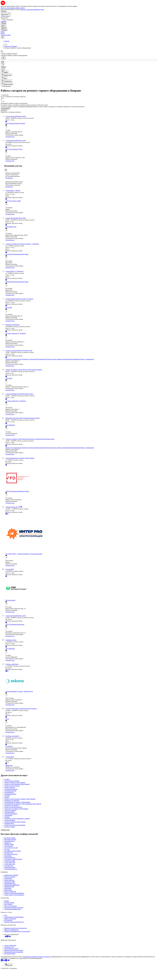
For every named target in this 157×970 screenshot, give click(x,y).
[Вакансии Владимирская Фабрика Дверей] (80, 478)
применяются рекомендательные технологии (37, 956)
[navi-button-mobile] (2, 37)
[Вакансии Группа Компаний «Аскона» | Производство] (80, 681)
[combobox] (9, 54)
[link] (4, 27)
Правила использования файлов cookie (32, 9)
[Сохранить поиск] (2, 62)
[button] (3, 31)
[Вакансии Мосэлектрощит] (80, 588)
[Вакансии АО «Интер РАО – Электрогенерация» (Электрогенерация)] (80, 534)
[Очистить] (3, 57)
